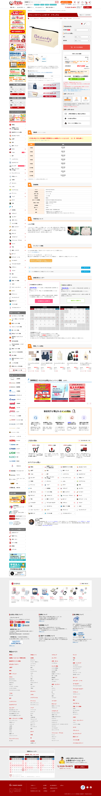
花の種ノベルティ (76, 674)
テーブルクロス (76, 710)
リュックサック (34, 726)
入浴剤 (10, 726)
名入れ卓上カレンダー (13, 709)
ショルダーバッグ (34, 721)
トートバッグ (33, 709)
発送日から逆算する (76, 300)
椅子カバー (75, 712)
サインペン (33, 665)
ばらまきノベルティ (14, 664)
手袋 (74, 658)
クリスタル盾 (76, 739)
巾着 (31, 715)
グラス (53, 693)
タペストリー (75, 714)
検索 (18, 94)
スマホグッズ (55, 710)
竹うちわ (11, 695)
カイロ (74, 727)
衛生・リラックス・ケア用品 (16, 718)
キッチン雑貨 (54, 670)
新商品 (10, 654)
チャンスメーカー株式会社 (53, 521)
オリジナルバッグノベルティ (41, 10)
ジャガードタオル (12, 688)
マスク (10, 731)
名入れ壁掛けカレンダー (14, 713)
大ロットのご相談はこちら (74, 123)
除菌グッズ (11, 733)
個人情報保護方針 (53, 785)
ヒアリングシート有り (76, 18)
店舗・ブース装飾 (77, 706)
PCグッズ (54, 703)
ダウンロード (86, 267)
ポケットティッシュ (35, 702)
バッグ (31, 18)
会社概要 (44, 785)
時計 (74, 700)
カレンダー (11, 707)
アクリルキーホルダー (77, 666)
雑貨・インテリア (77, 663)
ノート (32, 676)
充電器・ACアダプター (56, 716)
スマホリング (54, 722)
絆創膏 (10, 728)
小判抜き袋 (33, 717)
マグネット (75, 692)
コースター (54, 681)
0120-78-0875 (71, 7)
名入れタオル (12, 678)
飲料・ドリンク (12, 673)
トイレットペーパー (13, 735)
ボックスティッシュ (35, 704)
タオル (10, 676)
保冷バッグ (33, 724)
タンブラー (54, 658)
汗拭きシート (12, 722)
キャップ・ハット (55, 740)
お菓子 (47, 4)
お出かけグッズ (36, 18)
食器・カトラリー (55, 679)
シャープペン (33, 663)
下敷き (32, 688)
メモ (31, 675)
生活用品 (33, 741)
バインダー (33, 686)
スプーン (53, 688)
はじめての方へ (20, 7)
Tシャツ (53, 734)
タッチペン (54, 718)
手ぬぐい (11, 684)
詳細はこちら (12, 645)
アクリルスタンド (76, 668)
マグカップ (54, 654)
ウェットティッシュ (13, 720)
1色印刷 (70, 18)
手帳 (31, 678)
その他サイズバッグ (43, 18)
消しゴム (32, 680)
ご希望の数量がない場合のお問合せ (77, 113)
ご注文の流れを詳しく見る (85, 440)
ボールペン (37, 4)
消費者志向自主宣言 (53, 788)
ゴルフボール (76, 703)
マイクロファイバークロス (14, 690)
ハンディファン (12, 701)
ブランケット (76, 730)
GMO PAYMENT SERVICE (47, 525)
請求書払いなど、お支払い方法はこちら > (75, 72)
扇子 (10, 698)
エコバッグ (33, 711)
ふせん (32, 673)
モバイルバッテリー (56, 712)
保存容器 (53, 671)
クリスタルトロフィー (78, 743)
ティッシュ (33, 700)
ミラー (74, 722)
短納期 (69, 422)
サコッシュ (33, 722)
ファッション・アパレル (57, 732)
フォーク (53, 690)
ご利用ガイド (29, 7)
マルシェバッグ (34, 719)
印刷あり (65, 18)
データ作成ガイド (35, 252)
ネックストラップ (77, 733)
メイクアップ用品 (76, 724)
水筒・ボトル (55, 661)
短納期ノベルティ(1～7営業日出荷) (17, 658)
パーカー (53, 738)
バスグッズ (11, 724)
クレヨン (32, 669)
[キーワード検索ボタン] (57, 2)
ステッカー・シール (77, 672)
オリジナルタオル (12, 680)
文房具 (32, 658)
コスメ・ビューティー (78, 720)
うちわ (42, 4)
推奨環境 (44, 788)
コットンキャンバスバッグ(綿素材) (57, 18)
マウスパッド (54, 707)
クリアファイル (53, 4)
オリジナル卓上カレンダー (14, 711)
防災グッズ (75, 736)
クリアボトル (54, 663)
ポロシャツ (54, 736)
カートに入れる (78, 47)
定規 (31, 684)
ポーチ (49, 18)
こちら (42, 140)
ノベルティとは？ (18, 516)
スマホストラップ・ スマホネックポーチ (60, 724)
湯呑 (53, 695)
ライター (75, 697)
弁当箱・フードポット (56, 673)
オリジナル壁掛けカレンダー (15, 715)
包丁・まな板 (54, 675)
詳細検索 (26, 2)
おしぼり (11, 740)
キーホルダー (75, 665)
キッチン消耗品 (55, 668)
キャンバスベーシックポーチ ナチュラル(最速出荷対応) (40, 72)
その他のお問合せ (72, 118)
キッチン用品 (55, 666)
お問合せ (88, 7)
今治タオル (11, 682)
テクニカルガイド (39, 7)
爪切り (10, 729)
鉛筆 (31, 667)
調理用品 (53, 677)
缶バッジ (75, 670)
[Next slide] (90, 403)
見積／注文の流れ (49, 7)
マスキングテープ (34, 682)
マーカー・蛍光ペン (35, 661)
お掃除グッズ (33, 743)
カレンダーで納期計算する (77, 78)
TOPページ (30, 10)
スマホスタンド (55, 720)
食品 (10, 670)
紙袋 (31, 728)
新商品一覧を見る (85, 583)
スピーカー (54, 726)
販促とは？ (17, 518)
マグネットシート (76, 694)
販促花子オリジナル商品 (15, 661)
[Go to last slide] (88, 403)
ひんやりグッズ (12, 704)
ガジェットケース (55, 729)
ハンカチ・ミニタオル (13, 686)
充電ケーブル (54, 714)
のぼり (74, 708)
